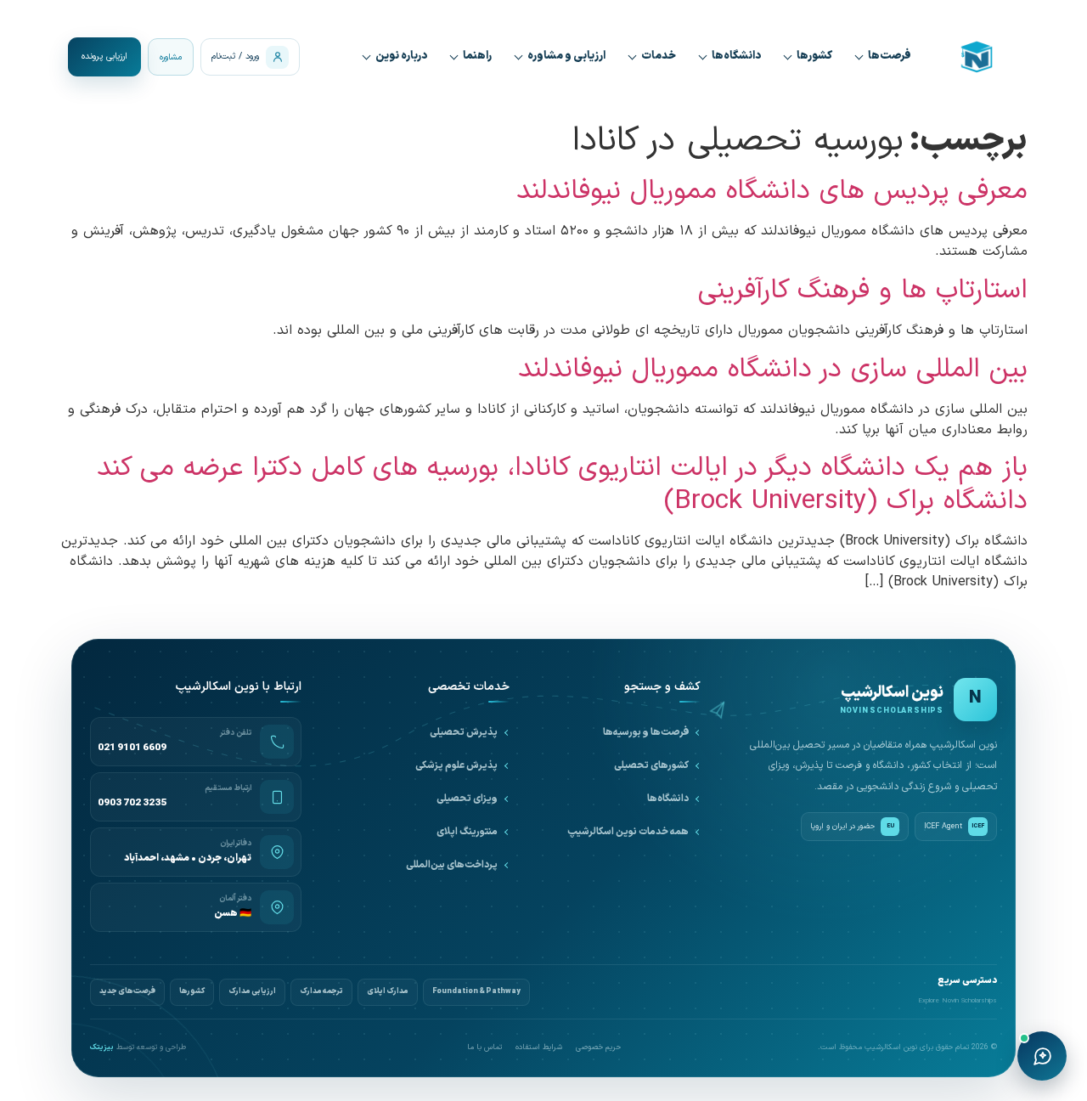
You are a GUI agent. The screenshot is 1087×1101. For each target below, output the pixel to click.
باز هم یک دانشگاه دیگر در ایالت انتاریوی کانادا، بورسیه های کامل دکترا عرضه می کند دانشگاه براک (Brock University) (562, 484)
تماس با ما (484, 1047)
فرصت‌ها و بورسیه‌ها (646, 732)
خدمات (658, 56)
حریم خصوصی (598, 1047)
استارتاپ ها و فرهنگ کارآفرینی (863, 290)
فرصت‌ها (889, 56)
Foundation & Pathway (476, 991)
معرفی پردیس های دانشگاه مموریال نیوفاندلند (772, 191)
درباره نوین (401, 56)
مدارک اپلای (387, 991)
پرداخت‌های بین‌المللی (452, 864)
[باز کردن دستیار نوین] (1042, 1056)
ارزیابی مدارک (252, 991)
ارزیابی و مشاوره (566, 56)
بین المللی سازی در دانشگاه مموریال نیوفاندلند (773, 369)
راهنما (477, 56)
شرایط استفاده (538, 1047)
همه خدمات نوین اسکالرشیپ (628, 831)
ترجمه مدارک (321, 991)
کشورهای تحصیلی (651, 765)
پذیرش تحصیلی (464, 732)
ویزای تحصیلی (467, 798)
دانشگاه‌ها (736, 56)
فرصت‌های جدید (127, 991)
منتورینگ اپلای (467, 831)
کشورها (814, 56)
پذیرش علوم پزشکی (456, 765)
